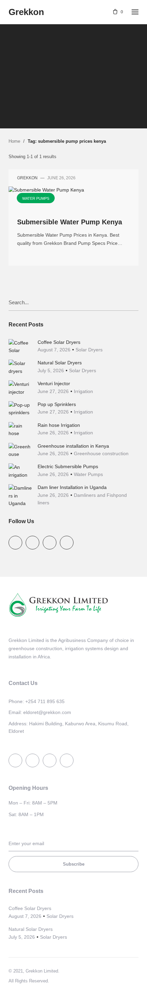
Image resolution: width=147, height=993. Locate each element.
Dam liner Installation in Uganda (72, 487)
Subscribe (73, 864)
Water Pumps (72, 65)
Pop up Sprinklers (57, 404)
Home (14, 141)
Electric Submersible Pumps (68, 466)
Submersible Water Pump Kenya (69, 222)
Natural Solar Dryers (60, 362)
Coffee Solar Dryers (59, 342)
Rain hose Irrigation (59, 425)
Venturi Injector (54, 383)
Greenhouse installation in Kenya (73, 446)
